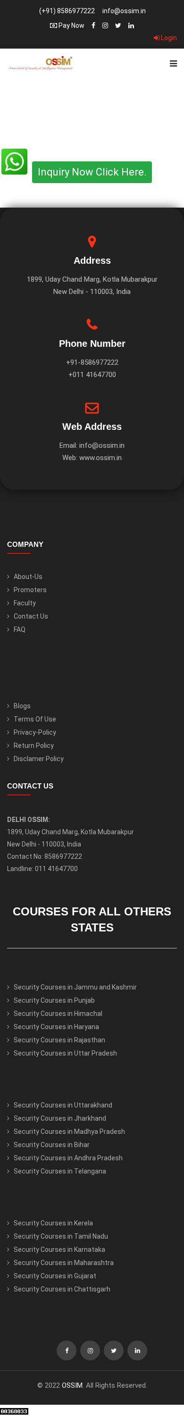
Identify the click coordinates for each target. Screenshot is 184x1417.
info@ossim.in (124, 11)
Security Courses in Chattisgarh (62, 1289)
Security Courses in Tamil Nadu (61, 1236)
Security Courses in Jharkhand (60, 1118)
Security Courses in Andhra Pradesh (68, 1158)
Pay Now (70, 25)
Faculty (25, 603)
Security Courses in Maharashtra (64, 1262)
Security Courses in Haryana (56, 1027)
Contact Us (31, 616)
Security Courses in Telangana (60, 1171)
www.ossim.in (100, 457)
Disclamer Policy (39, 759)
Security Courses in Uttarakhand (63, 1105)
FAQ (19, 629)
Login (168, 38)
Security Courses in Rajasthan (59, 1040)
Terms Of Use (35, 719)
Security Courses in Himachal (58, 1013)
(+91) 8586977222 (67, 11)
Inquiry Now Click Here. (92, 172)
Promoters (30, 590)
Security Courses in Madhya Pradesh (69, 1131)
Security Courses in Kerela (53, 1223)
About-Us (28, 576)
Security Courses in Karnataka (59, 1249)
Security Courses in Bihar (52, 1145)
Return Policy (34, 745)
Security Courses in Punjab (54, 1000)
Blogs (22, 706)
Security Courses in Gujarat (55, 1276)
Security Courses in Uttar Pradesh (65, 1053)
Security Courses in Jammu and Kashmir (75, 987)
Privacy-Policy (35, 732)
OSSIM (72, 1385)
